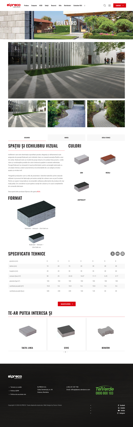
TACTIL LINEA (105, 348)
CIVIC (27, 348)
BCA (38, 191)
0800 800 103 (104, 393)
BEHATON (66, 348)
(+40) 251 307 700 (72, 387)
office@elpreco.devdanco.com (80, 389)
